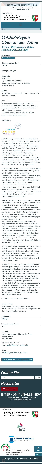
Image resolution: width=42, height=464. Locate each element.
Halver (30, 47)
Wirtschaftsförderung (8, 58)
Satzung (4, 319)
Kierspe (5, 47)
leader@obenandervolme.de (17, 345)
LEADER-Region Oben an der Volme (14, 353)
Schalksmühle (8, 49)
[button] (20, 24)
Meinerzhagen (18, 47)
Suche (38, 378)
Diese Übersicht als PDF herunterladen (17, 359)
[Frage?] (38, 448)
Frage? (38, 450)
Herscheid (22, 49)
